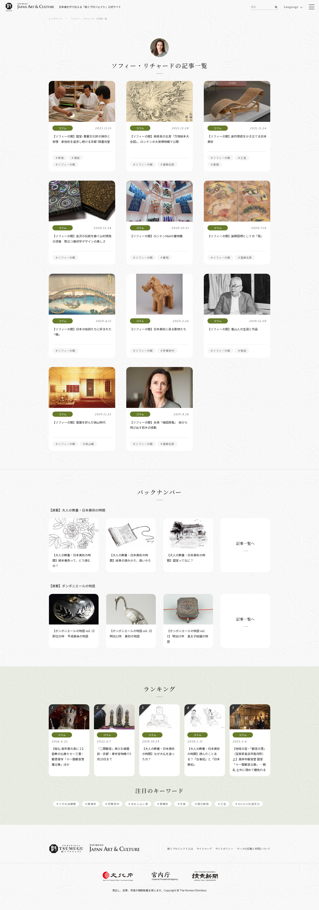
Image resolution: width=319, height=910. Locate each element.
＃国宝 (75, 158)
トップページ (55, 19)
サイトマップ (204, 848)
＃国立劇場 (202, 804)
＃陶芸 (242, 350)
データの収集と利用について (253, 848)
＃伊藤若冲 (167, 350)
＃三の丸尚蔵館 (66, 804)
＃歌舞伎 (162, 804)
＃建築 (214, 164)
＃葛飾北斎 (167, 164)
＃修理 (59, 158)
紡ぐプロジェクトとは (180, 848)
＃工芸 (242, 158)
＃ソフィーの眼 (65, 164)
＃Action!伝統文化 (247, 804)
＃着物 (164, 257)
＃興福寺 (90, 804)
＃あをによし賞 (138, 804)
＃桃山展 (88, 444)
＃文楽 (181, 804)
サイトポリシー (224, 848)
